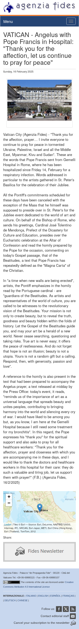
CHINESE (22, 600)
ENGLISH (43, 596)
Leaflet (7, 524)
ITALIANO (31, 596)
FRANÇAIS (68, 596)
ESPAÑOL (55, 596)
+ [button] (9, 496)
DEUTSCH (10, 600)
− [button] (9, 503)
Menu (8, 21)
